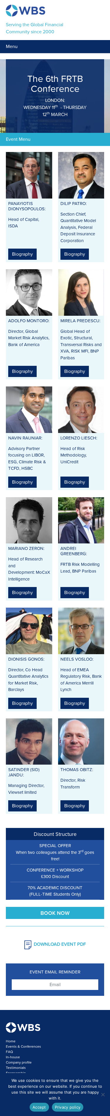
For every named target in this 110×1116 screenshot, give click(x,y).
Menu (12, 46)
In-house (13, 1057)
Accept (39, 1107)
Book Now (55, 913)
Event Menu (18, 139)
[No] (103, 1094)
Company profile (19, 1062)
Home (11, 1041)
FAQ (9, 1052)
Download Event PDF (60, 944)
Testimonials (16, 1068)
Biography (22, 254)
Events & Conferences (23, 1046)
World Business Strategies (25, 10)
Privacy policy (68, 1107)
